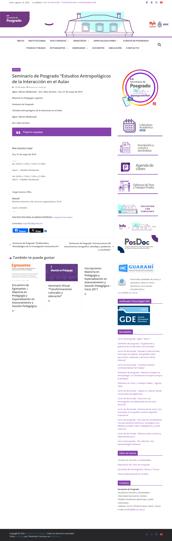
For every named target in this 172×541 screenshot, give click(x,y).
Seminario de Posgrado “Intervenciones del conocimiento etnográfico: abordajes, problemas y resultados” (87, 246)
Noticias (16, 70)
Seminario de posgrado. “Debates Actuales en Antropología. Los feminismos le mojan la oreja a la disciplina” (140, 375)
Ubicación (115, 48)
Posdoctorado (36, 48)
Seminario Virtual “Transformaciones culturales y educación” (60, 291)
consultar (38, 132)
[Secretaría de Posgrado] (86, 13)
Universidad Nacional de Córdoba (133, 474)
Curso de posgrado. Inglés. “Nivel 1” (134, 338)
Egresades (78, 48)
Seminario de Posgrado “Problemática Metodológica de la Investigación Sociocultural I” (35, 245)
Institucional (37, 40)
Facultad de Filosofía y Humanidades (134, 460)
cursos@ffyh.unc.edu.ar (128, 292)
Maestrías (80, 40)
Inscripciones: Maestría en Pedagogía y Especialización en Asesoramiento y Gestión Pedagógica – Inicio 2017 (98, 278)
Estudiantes (57, 48)
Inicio (20, 40)
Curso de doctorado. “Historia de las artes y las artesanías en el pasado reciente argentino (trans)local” (140, 412)
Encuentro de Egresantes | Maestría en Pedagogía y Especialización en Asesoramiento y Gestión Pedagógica (24, 295)
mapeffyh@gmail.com (33, 223)
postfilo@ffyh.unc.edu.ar (134, 509)
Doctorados (58, 40)
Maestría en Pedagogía (37, 87)
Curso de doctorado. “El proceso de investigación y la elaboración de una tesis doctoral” (137, 401)
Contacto (132, 48)
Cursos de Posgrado (136, 40)
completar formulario (63, 217)
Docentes (98, 48)
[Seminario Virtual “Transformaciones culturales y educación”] (62, 265)
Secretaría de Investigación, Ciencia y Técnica (138, 469)
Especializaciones (105, 40)
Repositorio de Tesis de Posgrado (134, 464)
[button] (67, 41)
